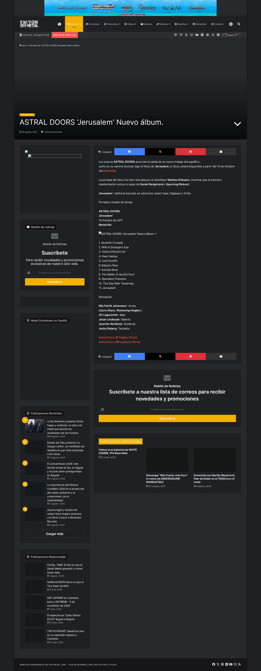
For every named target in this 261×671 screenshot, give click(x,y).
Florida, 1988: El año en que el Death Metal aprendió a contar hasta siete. (65, 568)
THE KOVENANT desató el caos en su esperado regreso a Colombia (65, 634)
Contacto (218, 24)
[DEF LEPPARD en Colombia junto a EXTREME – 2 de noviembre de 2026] (35, 602)
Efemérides (200, 24)
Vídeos (130, 24)
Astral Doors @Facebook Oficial (120, 342)
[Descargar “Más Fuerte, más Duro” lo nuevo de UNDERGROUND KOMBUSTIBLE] (167, 460)
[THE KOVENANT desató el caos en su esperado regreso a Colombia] (35, 635)
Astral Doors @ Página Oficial (118, 337)
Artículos (163, 24)
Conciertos (93, 24)
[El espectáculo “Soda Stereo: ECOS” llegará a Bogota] (35, 619)
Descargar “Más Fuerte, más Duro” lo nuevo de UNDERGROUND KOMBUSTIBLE (167, 478)
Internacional (34, 45)
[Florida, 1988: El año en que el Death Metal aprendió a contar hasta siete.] (35, 569)
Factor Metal (52, 665)
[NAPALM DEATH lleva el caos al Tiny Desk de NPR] (35, 586)
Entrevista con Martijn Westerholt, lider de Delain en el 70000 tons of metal (214, 478)
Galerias (147, 24)
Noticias (74, 24)
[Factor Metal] (29, 24)
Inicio (24, 45)
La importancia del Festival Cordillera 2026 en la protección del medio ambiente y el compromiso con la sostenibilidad (65, 492)
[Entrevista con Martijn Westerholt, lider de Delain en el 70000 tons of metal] (215, 460)
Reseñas (181, 24)
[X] (160, 151)
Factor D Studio (108, 665)
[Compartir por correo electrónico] (221, 151)
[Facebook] (129, 151)
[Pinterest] (190, 151)
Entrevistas (112, 24)
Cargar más (54, 534)
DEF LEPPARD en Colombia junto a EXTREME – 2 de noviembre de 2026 (62, 601)
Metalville (109, 170)
